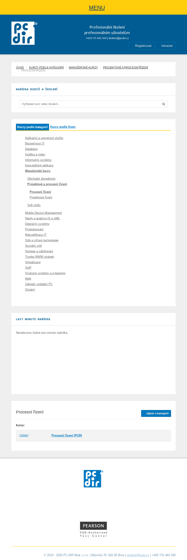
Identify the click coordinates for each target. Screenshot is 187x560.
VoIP (28, 267)
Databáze (31, 149)
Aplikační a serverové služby (44, 138)
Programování (34, 229)
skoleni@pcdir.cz (119, 38)
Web (28, 278)
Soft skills (34, 205)
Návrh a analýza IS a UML (42, 218)
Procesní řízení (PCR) (67, 435)
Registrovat (142, 45)
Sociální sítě (33, 245)
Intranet (167, 45)
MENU (97, 8)
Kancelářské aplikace (39, 165)
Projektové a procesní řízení (125, 67)
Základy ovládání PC (39, 284)
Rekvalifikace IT (36, 235)
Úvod (20, 67)
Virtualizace (33, 262)
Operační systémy (37, 224)
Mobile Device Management (43, 213)
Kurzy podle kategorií (46, 67)
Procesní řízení (40, 192)
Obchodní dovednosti (41, 178)
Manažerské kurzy (83, 67)
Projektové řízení (41, 197)
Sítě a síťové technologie (41, 240)
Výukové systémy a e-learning (45, 273)
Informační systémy (38, 160)
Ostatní (30, 289)
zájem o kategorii (157, 413)
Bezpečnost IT (34, 143)
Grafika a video (35, 154)
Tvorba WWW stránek (39, 256)
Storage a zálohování (39, 251)
